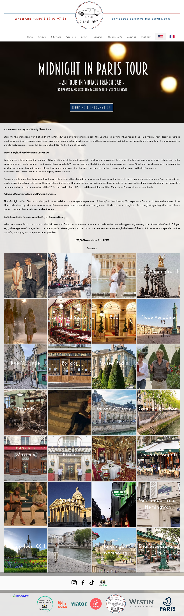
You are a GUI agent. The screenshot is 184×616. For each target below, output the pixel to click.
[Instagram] (74, 582)
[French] (172, 36)
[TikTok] (91, 582)
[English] (160, 36)
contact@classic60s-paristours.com (141, 18)
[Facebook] (82, 582)
